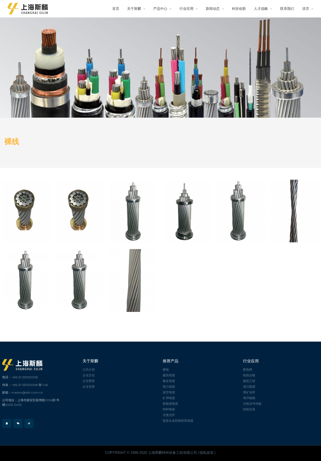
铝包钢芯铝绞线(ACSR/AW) (79, 211)
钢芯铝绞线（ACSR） (26, 281)
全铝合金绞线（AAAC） (241, 211)
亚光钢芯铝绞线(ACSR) (133, 281)
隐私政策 (207, 452)
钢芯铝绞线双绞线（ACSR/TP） (295, 211)
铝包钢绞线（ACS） (133, 211)
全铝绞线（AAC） (79, 281)
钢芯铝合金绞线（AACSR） (187, 211)
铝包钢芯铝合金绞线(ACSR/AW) (25, 211)
